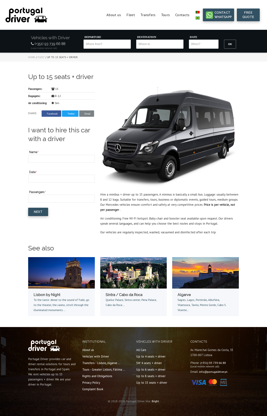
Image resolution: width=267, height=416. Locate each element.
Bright (155, 401)
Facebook (52, 113)
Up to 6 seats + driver (150, 370)
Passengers (36, 192)
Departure (92, 37)
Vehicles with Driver (95, 356)
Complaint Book (92, 389)
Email (87, 113)
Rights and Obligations (97, 376)
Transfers (148, 15)
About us (113, 15)
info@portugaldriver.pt (213, 372)
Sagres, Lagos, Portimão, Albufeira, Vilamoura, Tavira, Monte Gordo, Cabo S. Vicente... (202, 305)
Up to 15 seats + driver (151, 383)
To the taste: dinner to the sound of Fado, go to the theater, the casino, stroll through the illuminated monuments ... (61, 305)
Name (33, 152)
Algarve (184, 295)
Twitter (71, 113)
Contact (223, 15)
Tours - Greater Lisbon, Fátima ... (103, 370)
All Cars (141, 350)
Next (38, 212)
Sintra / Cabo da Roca (124, 295)
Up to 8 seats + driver (150, 376)
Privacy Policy (91, 383)
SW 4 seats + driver (149, 363)
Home (31, 57)
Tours (165, 15)
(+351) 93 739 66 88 (49, 44)
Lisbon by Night (47, 295)
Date (193, 37)
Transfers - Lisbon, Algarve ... (101, 363)
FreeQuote (248, 15)
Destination (146, 37)
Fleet (130, 15)
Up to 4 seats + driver (150, 356)
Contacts (182, 15)
